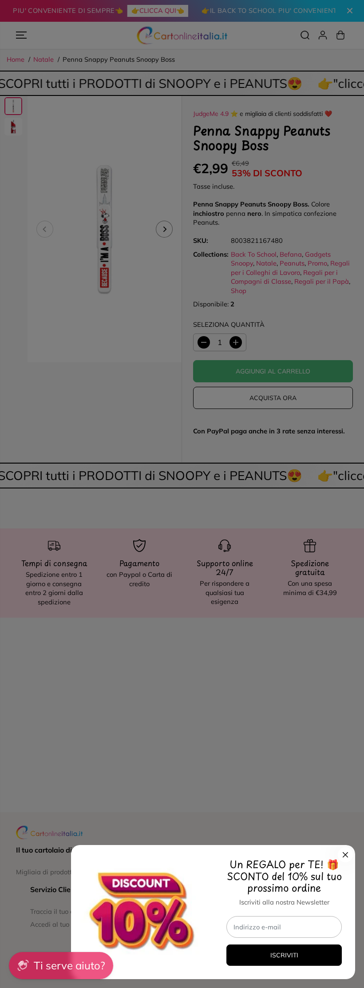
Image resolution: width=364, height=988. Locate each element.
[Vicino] (345, 855)
